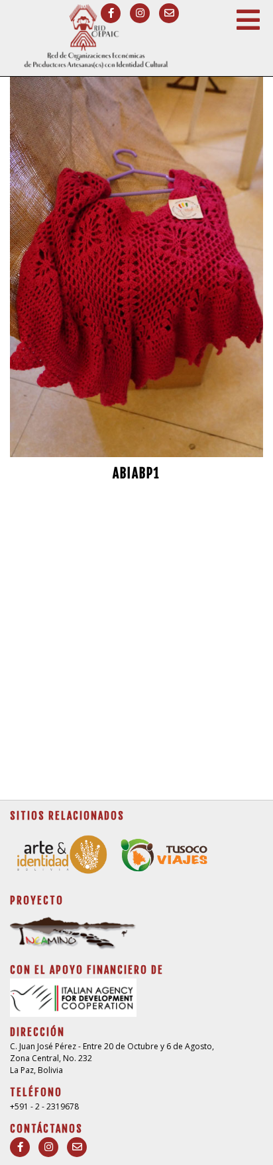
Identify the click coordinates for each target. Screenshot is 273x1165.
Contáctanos (46, 1128)
